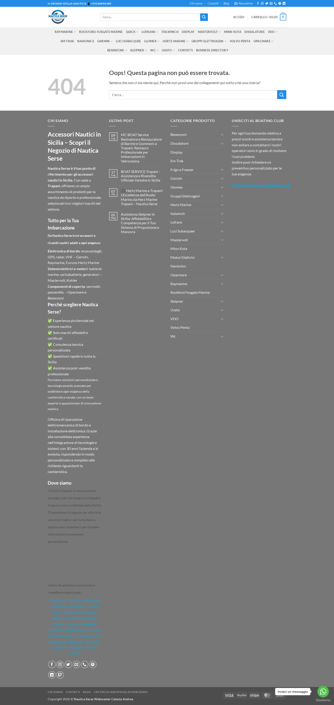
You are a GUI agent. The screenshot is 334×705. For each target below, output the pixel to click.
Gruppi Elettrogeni (208, 41)
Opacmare (262, 41)
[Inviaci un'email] (271, 3)
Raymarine (64, 32)
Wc (153, 50)
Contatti (213, 3)
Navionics (85, 41)
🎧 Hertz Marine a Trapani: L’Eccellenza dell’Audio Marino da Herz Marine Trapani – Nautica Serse (142, 197)
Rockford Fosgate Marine (101, 32)
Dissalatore (254, 32)
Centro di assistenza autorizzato (121, 692)
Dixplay (188, 32)
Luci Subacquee (128, 41)
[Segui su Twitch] (60, 675)
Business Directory (212, 50)
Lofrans (148, 32)
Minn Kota (232, 32)
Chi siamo (196, 3)
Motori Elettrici (182, 257)
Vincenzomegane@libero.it (260, 185)
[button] (243, 3)
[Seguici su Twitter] (266, 3)
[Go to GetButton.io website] (323, 700)
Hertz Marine (174, 41)
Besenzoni (115, 50)
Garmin (103, 41)
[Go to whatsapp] (323, 691)
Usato (167, 50)
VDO (271, 32)
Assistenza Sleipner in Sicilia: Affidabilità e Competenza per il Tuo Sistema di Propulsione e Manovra (140, 223)
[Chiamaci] (275, 3)
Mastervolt (208, 32)
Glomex (150, 41)
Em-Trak (67, 41)
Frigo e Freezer (182, 169)
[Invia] (204, 17)
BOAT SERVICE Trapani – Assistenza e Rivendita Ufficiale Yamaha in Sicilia (141, 175)
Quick (130, 32)
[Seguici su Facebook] (258, 3)
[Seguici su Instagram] (262, 3)
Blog (226, 3)
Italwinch (170, 32)
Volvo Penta (240, 41)
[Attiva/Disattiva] (222, 134)
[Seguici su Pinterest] (279, 3)
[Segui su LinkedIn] (284, 3)
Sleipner (137, 50)
